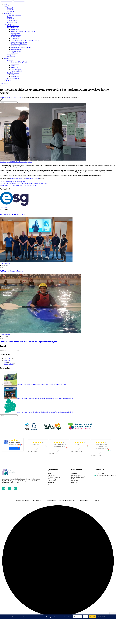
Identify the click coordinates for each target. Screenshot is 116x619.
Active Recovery (16, 35)
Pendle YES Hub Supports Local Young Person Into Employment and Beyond (28, 342)
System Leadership (17, 71)
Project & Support (12, 28)
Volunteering (11, 56)
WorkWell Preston (16, 51)
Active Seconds (15, 33)
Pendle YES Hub (15, 46)
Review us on (13, 448)
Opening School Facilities (19, 44)
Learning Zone (8, 13)
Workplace (10, 19)
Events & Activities (13, 26)
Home (5, 4)
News (8, 264)
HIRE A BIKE (7, 80)
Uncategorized (8, 364)
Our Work (6, 58)
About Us (6, 6)
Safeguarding (11, 55)
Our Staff (10, 8)
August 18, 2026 (61, 384)
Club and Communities (14, 15)
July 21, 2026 (69, 398)
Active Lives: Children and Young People (23, 31)
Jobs (12, 74)
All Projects (14, 53)
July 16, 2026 (69, 412)
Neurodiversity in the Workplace (12, 214)
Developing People (13, 73)
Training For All (12, 20)
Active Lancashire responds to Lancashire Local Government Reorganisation (41, 412)
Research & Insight (13, 78)
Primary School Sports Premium (21, 47)
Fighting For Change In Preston (11, 271)
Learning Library (12, 22)
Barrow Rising (15, 37)
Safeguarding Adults (16, 178)
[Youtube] (15, 488)
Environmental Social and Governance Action (25, 40)
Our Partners (11, 11)
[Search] (17, 102)
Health (9, 17)
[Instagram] (9, 488)
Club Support (15, 38)
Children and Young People (19, 62)
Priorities (10, 60)
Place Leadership (16, 69)
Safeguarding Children (32, 178)
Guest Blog (7, 360)
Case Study (3, 162)
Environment (15, 64)
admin (30, 162)
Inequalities (14, 67)
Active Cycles (15, 29)
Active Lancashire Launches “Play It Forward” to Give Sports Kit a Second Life (41, 398)
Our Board (10, 9)
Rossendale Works (16, 49)
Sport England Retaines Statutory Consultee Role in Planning (36, 384)
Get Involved (7, 24)
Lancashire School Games (19, 42)
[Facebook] (3, 488)
